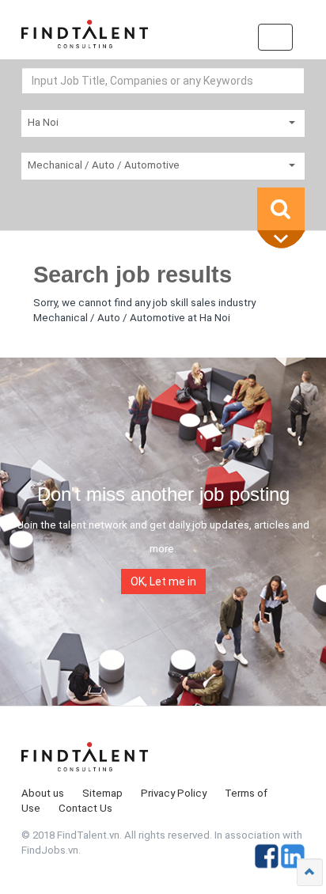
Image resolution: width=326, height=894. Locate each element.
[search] (281, 209)
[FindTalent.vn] (84, 39)
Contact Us (85, 808)
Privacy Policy (174, 793)
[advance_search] (285, 240)
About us (42, 793)
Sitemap (102, 793)
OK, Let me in (163, 581)
